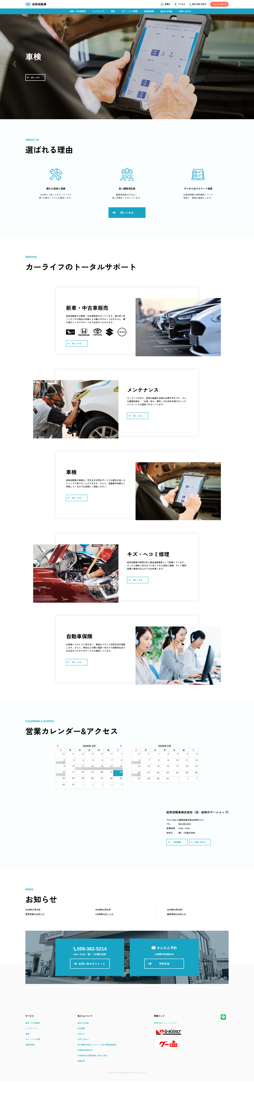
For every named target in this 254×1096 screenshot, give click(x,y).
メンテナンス (98, 11)
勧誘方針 (81, 1061)
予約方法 (164, 964)
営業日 (167, 4)
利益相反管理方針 (85, 1050)
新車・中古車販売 (78, 11)
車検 (113, 11)
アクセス (181, 4)
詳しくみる (35, 77)
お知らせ (81, 1033)
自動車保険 (149, 11)
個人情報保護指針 (109, 1044)
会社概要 (177, 842)
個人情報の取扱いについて (89, 1044)
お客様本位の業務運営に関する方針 (92, 1055)
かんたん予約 (218, 4)
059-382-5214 (184, 823)
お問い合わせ (185, 11)
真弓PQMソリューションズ (165, 1023)
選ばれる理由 (166, 11)
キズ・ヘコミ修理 (129, 11)
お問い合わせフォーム (92, 964)
